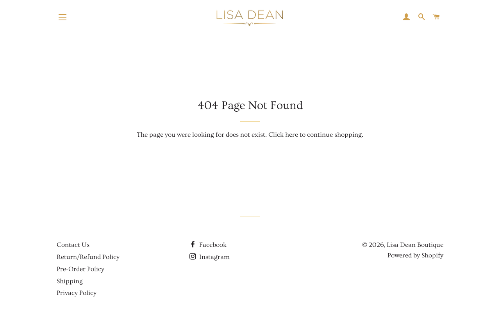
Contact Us (73, 244)
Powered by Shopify (415, 255)
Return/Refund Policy (88, 257)
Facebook (212, 244)
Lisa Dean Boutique (415, 244)
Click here (283, 134)
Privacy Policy (76, 292)
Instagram (214, 257)
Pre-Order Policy (80, 269)
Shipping (70, 281)
